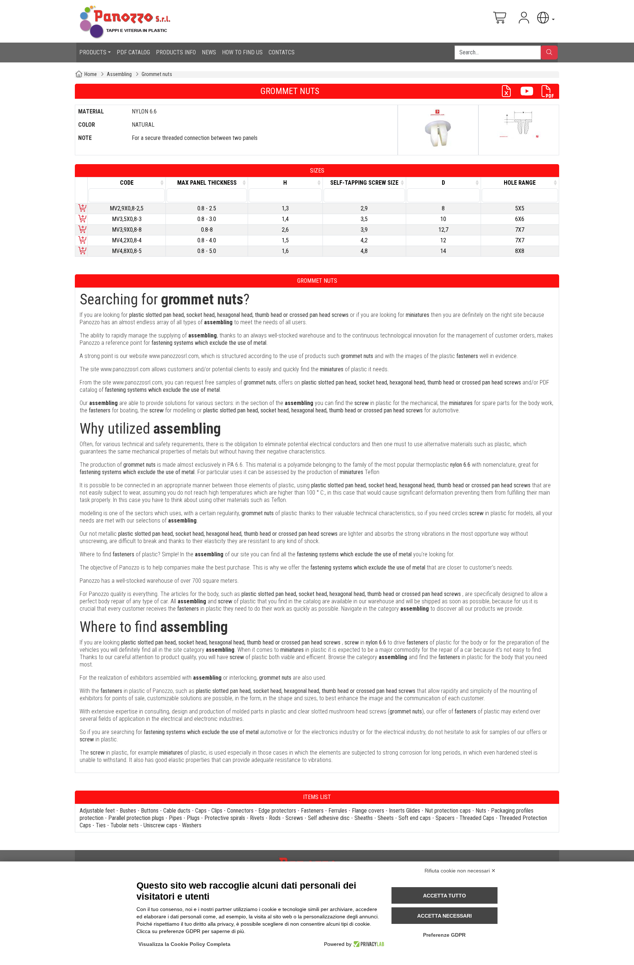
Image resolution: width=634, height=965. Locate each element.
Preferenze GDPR (444, 935)
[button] (545, 18)
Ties (101, 825)
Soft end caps (414, 817)
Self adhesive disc (329, 817)
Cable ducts (176, 810)
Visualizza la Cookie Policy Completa (184, 944)
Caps (201, 810)
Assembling (119, 74)
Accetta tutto (444, 896)
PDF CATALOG (133, 52)
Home (90, 74)
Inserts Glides (404, 810)
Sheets (386, 817)
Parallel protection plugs (136, 817)
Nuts (481, 810)
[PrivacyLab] (367, 944)
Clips (216, 810)
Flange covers (368, 810)
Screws (294, 817)
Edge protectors (277, 810)
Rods (275, 817)
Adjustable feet (97, 810)
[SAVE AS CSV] (509, 91)
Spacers (445, 817)
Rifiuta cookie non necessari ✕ (460, 871)
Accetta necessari (444, 916)
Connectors (240, 810)
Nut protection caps (448, 810)
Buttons (149, 810)
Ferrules (337, 810)
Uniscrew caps (160, 825)
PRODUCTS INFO (176, 52)
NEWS (209, 52)
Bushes (128, 810)
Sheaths (363, 817)
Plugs (193, 817)
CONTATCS (282, 52)
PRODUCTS (92, 52)
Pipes (175, 817)
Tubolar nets (124, 825)
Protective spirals (224, 817)
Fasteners (312, 810)
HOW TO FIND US (242, 52)
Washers (191, 825)
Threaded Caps (476, 817)
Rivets (257, 817)
